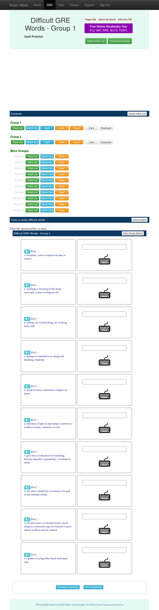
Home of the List (96, 41)
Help (61, 5)
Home (37, 5)
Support (89, 5)
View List (17, 128)
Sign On (105, 5)
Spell (47, 128)
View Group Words (120, 41)
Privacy (74, 5)
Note (61, 128)
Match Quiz (33, 128)
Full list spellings (93, 587)
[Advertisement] (79, 78)
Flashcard (106, 128)
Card (91, 128)
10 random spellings (68, 587)
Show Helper (139, 219)
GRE (50, 5)
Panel (76, 128)
